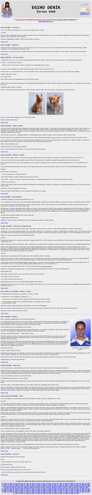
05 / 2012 (70, 483)
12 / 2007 (63, 487)
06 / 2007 (9, 489)
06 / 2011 (32, 485)
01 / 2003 (48, 493)
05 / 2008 (35, 487)
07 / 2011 (26, 485)
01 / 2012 (4, 485)
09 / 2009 (59, 486)
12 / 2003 (65, 491)
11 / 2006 (48, 489)
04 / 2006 (87, 489)
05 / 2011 (37, 485)
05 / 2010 (15, 486)
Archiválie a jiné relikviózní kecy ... (85, 13)
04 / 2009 (87, 486)
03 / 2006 (4, 490)
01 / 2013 (26, 483)
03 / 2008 (46, 487)
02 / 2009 (11, 487)
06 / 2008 (30, 487)
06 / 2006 (76, 489)
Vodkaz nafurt (4, 41)
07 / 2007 (4, 489)
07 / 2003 (15, 493)
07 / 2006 (70, 489)
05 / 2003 (26, 493)
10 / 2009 (54, 486)
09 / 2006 (59, 489)
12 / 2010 (65, 485)
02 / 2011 (54, 485)
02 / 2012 (87, 483)
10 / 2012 (43, 483)
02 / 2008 (52, 487)
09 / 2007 (80, 487)
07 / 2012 (59, 483)
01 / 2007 (37, 489)
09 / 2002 (71, 493)
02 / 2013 (20, 483)
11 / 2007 (69, 487)
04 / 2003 (32, 493)
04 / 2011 (43, 485)
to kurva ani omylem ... (47, 266)
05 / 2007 (15, 489)
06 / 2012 (65, 483)
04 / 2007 (20, 489)
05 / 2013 (4, 483)
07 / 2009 (70, 486)
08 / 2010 (87, 485)
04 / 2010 (20, 486)
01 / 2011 (59, 485)
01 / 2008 (57, 487)
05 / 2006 (82, 489)
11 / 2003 (70, 491)
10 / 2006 (54, 489)
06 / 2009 (76, 486)
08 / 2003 (87, 491)
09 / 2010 (81, 485)
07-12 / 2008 (23, 487)
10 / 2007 (74, 487)
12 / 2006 (43, 489)
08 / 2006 (65, 489)
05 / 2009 (82, 486)
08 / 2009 (65, 486)
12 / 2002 (54, 493)
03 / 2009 (6, 487)
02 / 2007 (32, 489)
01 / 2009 (17, 487)
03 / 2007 (26, 489)
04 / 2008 (41, 487)
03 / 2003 (37, 493)
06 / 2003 (21, 493)
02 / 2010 (32, 486)
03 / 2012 (82, 483)
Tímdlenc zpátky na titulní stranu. (7, 16)
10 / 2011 (10, 485)
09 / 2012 (48, 483)
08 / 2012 (54, 483)
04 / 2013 (9, 483)
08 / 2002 (76, 493)
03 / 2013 (15, 483)
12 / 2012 (32, 483)
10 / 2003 (76, 491)
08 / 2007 (85, 487)
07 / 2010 (4, 486)
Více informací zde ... (46, 21)
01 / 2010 (37, 486)
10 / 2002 (65, 493)
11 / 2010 (70, 485)
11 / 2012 (37, 483)
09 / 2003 (82, 491)
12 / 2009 (43, 486)
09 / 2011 (15, 485)
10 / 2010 (76, 485)
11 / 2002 (60, 493)
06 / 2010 (9, 486)
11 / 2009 (48, 486)
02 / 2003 (43, 493)
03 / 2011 (48, 485)
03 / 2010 (26, 486)
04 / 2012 (76, 483)
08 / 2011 (21, 485)
